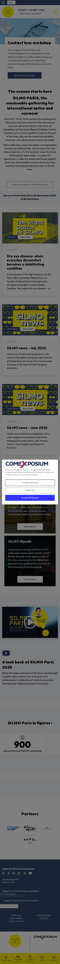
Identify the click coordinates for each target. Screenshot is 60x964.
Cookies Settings (30, 482)
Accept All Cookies (30, 498)
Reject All (30, 490)
